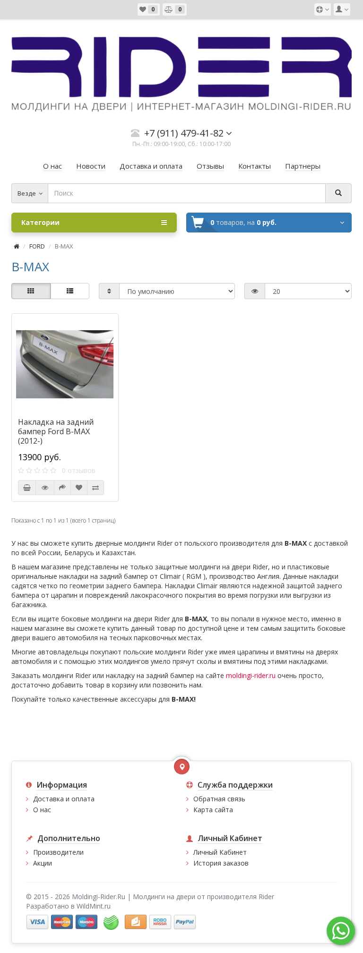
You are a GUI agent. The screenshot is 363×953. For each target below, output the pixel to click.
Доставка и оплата (64, 798)
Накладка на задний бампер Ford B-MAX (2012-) (56, 431)
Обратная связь (219, 798)
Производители (58, 852)
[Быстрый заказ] (62, 487)
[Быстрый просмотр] (44, 487)
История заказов (221, 863)
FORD (37, 246)
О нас (42, 809)
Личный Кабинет (220, 852)
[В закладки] (78, 487)
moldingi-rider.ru (251, 675)
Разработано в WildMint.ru (68, 905)
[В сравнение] (95, 487)
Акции (42, 863)
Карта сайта (213, 809)
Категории (40, 222)
